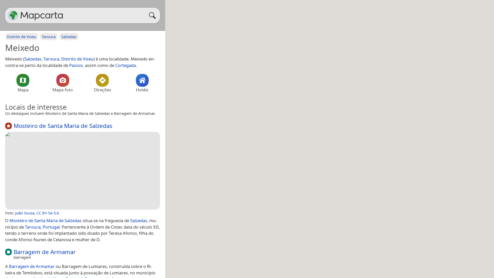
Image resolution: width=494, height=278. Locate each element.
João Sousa (24, 212)
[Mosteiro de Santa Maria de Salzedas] (82, 171)
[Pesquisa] (153, 15)
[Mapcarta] (12, 15)
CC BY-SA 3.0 (48, 212)
